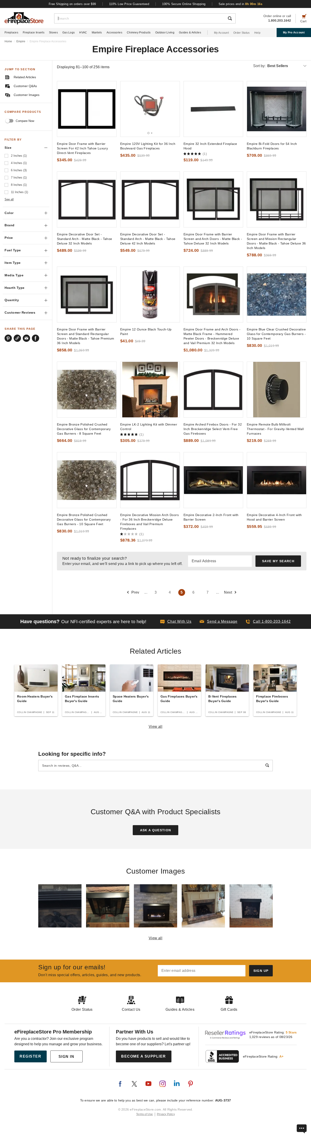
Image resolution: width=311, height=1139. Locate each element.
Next (228, 592)
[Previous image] (126, 109)
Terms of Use (144, 1114)
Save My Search (278, 561)
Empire (20, 41)
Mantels (97, 32)
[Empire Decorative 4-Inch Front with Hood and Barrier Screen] (276, 480)
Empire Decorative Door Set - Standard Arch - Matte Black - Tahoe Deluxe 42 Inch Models (148, 238)
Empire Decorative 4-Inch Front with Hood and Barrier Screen (274, 517)
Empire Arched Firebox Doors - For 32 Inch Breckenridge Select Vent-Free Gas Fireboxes (213, 429)
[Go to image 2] (151, 133)
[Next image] (174, 109)
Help (257, 32)
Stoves (53, 32)
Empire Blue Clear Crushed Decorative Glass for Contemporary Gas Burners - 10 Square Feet (276, 334)
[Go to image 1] (149, 133)
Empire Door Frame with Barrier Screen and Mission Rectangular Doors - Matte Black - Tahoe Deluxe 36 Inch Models (276, 241)
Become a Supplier (143, 1056)
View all (156, 726)
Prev (135, 592)
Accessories (114, 32)
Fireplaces (11, 32)
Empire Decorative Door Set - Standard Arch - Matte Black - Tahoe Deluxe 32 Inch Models (84, 238)
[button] (218, 622)
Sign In (66, 1056)
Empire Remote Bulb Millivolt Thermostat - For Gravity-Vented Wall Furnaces (275, 429)
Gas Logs (68, 32)
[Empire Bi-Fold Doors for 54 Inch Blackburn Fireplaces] (276, 109)
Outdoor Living (164, 32)
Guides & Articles (190, 32)
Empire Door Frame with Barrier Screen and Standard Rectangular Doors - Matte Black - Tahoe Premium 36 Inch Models (85, 336)
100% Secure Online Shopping (184, 4)
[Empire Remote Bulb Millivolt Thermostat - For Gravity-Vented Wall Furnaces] (276, 389)
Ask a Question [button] (155, 830)
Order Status (241, 32)
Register (30, 1056)
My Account (221, 32)
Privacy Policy (166, 1114)
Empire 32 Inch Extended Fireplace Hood (210, 146)
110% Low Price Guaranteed (129, 4)
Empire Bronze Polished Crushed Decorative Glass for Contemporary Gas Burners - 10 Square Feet (84, 519)
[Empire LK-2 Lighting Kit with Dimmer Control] (150, 389)
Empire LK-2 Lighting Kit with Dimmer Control (148, 427)
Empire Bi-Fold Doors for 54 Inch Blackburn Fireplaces (272, 146)
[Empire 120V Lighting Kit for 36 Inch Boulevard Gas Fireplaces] (150, 109)
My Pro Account (294, 32)
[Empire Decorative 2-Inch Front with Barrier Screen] (213, 480)
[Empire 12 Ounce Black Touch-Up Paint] (150, 294)
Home (8, 41)
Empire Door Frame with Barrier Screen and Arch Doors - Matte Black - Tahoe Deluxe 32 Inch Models (213, 238)
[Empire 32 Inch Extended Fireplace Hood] (213, 109)
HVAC (83, 32)
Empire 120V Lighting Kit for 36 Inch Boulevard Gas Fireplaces (147, 146)
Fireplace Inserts (33, 32)
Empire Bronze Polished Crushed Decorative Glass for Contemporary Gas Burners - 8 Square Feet (84, 429)
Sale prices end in (241, 4)
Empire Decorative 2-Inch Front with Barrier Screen (211, 517)
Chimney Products (139, 32)
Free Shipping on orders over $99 (72, 4)
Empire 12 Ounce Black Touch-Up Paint (146, 332)
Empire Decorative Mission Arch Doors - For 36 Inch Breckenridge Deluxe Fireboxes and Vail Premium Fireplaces (149, 521)
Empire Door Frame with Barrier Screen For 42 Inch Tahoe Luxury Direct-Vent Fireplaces (82, 148)
